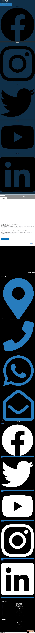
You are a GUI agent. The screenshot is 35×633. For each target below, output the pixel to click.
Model (19, 624)
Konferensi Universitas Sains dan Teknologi (19, 608)
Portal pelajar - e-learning (5, 1)
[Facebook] (31, 243)
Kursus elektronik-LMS (19, 605)
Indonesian (3, 198)
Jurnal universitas (19, 607)
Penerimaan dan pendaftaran (19, 621)
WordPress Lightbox (2, 632)
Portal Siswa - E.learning (19, 604)
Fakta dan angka (19, 622)
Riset (19, 623)
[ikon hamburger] (24, 196)
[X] (32, 243)
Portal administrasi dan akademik (19, 606)
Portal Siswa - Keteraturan (5, 0)
